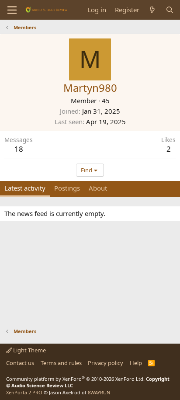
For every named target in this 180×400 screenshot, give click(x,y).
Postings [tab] (67, 188)
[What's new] (152, 10)
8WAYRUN (99, 392)
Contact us (20, 363)
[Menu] (12, 10)
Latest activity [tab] (24, 188)
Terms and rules (61, 363)
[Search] (169, 10)
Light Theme (29, 350)
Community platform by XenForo (75, 379)
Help (136, 363)
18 (18, 149)
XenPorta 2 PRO (24, 392)
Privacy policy (105, 363)
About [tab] (98, 188)
